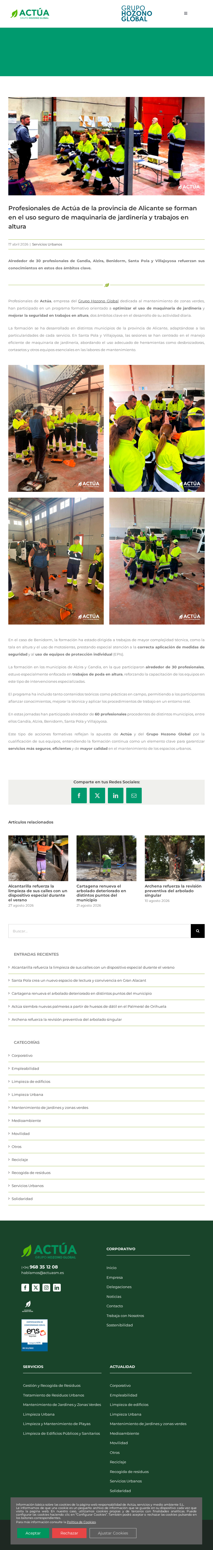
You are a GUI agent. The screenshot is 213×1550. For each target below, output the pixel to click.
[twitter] (36, 1287)
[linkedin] (57, 1287)
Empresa (114, 1277)
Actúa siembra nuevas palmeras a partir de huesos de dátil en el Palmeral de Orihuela (89, 1006)
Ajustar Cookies (113, 1533)
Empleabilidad (25, 1068)
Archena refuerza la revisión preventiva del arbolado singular (173, 891)
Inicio (111, 1267)
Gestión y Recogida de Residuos (51, 1385)
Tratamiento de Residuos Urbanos (53, 1395)
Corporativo (22, 1055)
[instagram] (46, 1287)
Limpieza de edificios (31, 1081)
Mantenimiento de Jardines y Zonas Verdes (62, 1404)
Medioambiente (26, 1120)
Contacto (114, 1306)
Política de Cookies (81, 1522)
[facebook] (25, 1287)
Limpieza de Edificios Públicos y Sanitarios (61, 1433)
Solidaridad (22, 1198)
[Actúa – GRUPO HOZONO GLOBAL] (30, 9)
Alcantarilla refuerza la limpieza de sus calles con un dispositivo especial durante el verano (37, 893)
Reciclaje (20, 1159)
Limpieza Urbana (27, 1094)
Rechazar (69, 1533)
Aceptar (33, 1533)
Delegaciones (118, 1287)
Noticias (113, 1296)
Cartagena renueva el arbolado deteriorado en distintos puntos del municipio (101, 893)
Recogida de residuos (31, 1172)
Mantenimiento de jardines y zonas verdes (50, 1107)
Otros (16, 1146)
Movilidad (21, 1133)
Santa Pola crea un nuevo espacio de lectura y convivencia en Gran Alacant (79, 980)
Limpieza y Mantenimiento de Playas (56, 1423)
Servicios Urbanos (47, 244)
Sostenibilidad (119, 1325)
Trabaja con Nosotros (125, 1315)
